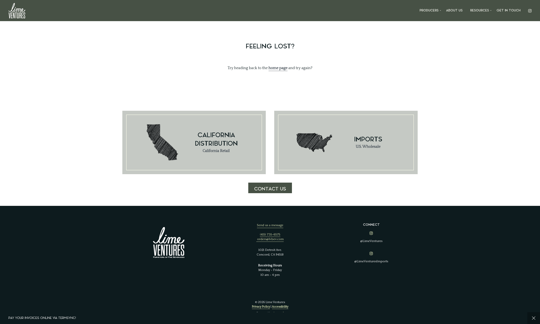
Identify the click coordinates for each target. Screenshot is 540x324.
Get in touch (509, 10)
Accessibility (280, 306)
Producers (429, 10)
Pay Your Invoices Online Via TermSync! (42, 318)
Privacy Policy (261, 306)
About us (454, 10)
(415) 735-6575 (270, 234)
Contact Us (270, 189)
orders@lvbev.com (270, 239)
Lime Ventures (16, 11)
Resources (479, 10)
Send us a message (270, 225)
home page (278, 68)
